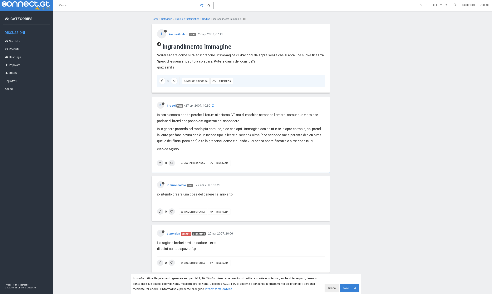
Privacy (8, 285)
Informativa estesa (218, 289)
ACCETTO (349, 287)
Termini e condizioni (21, 285)
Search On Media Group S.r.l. (24, 288)
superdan (173, 233)
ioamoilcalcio (178, 34)
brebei (171, 105)
